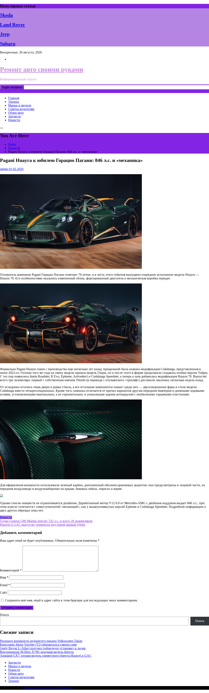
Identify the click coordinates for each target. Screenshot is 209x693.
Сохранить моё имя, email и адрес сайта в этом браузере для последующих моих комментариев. (71, 600)
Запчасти (14, 116)
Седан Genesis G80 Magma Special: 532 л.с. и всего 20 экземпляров (46, 521)
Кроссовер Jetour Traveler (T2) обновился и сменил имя (38, 644)
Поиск (4, 615)
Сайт (3, 592)
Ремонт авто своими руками (41, 69)
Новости (14, 120)
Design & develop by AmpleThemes (47, 688)
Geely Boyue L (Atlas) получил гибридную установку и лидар (43, 648)
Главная (13, 98)
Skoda (6, 15)
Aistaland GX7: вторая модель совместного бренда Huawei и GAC (45, 655)
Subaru (7, 43)
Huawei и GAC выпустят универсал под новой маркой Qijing (42, 524)
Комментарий (11, 570)
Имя (4, 577)
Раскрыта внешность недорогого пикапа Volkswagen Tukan (41, 641)
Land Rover (12, 24)
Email (5, 585)
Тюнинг (13, 101)
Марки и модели (19, 105)
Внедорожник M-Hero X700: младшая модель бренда (37, 652)
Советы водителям (21, 109)
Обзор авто (16, 112)
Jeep (5, 34)
